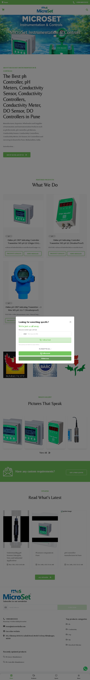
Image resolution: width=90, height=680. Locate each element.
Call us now (46, 353)
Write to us (45, 358)
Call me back (46, 340)
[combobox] (23, 334)
